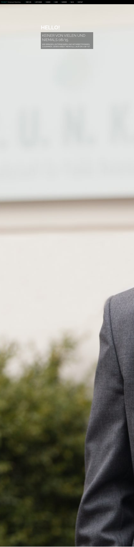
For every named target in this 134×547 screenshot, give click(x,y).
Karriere (64, 2)
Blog (72, 2)
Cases (56, 2)
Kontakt (80, 2)
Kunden (48, 2)
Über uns (28, 2)
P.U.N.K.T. (11, 2)
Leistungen (38, 2)
